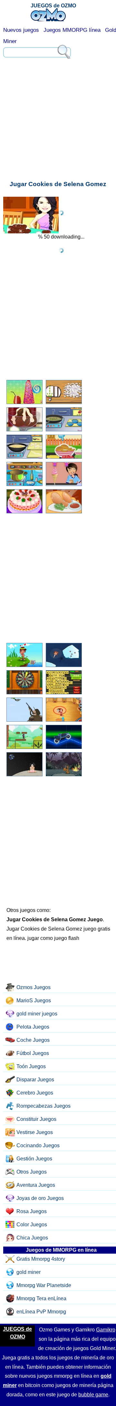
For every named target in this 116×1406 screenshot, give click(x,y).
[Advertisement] (58, 85)
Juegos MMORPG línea (72, 30)
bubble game (93, 1394)
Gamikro (105, 1329)
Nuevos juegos (21, 30)
